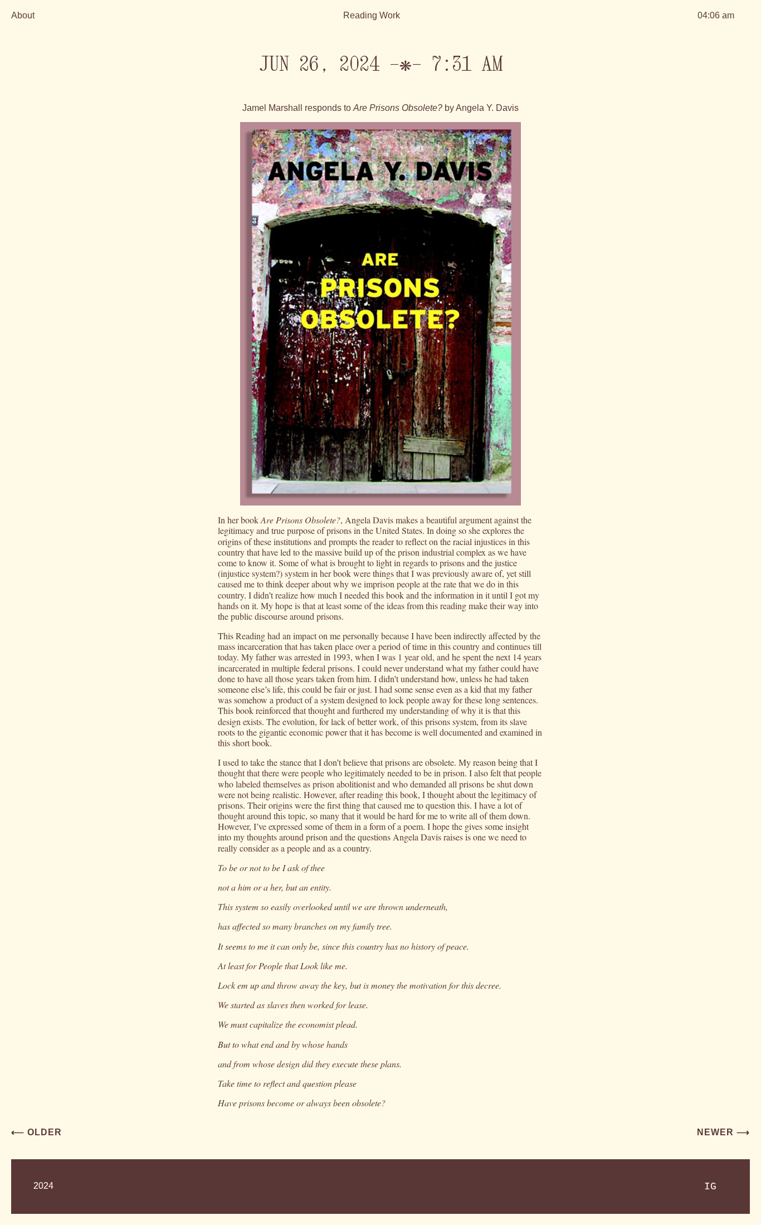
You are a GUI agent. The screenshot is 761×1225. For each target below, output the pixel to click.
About (23, 15)
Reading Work (371, 15)
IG (710, 1186)
